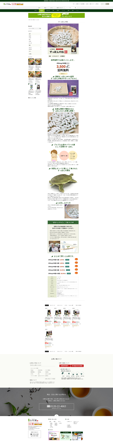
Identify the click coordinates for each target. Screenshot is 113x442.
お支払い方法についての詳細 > (50, 378)
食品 (45, 7)
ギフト (51, 7)
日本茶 (51, 424)
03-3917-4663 (32, 428)
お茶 (39, 7)
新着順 (66, 305)
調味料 (58, 10)
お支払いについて (76, 421)
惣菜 (73, 10)
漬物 (68, 10)
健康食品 (41, 10)
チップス (63, 10)
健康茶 (51, 423)
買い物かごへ (63, 73)
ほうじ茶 (51, 427)
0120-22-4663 (36, 434)
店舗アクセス (76, 422)
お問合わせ (75, 423)
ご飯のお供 (48, 10)
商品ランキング (60, 7)
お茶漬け (56, 425)
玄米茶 (51, 426)
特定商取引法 (69, 427)
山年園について (69, 421)
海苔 (53, 10)
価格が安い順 (52, 305)
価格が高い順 (59, 305)
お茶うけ (35, 10)
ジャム (77, 10)
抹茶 (51, 425)
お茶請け (56, 423)
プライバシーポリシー (31, 429)
